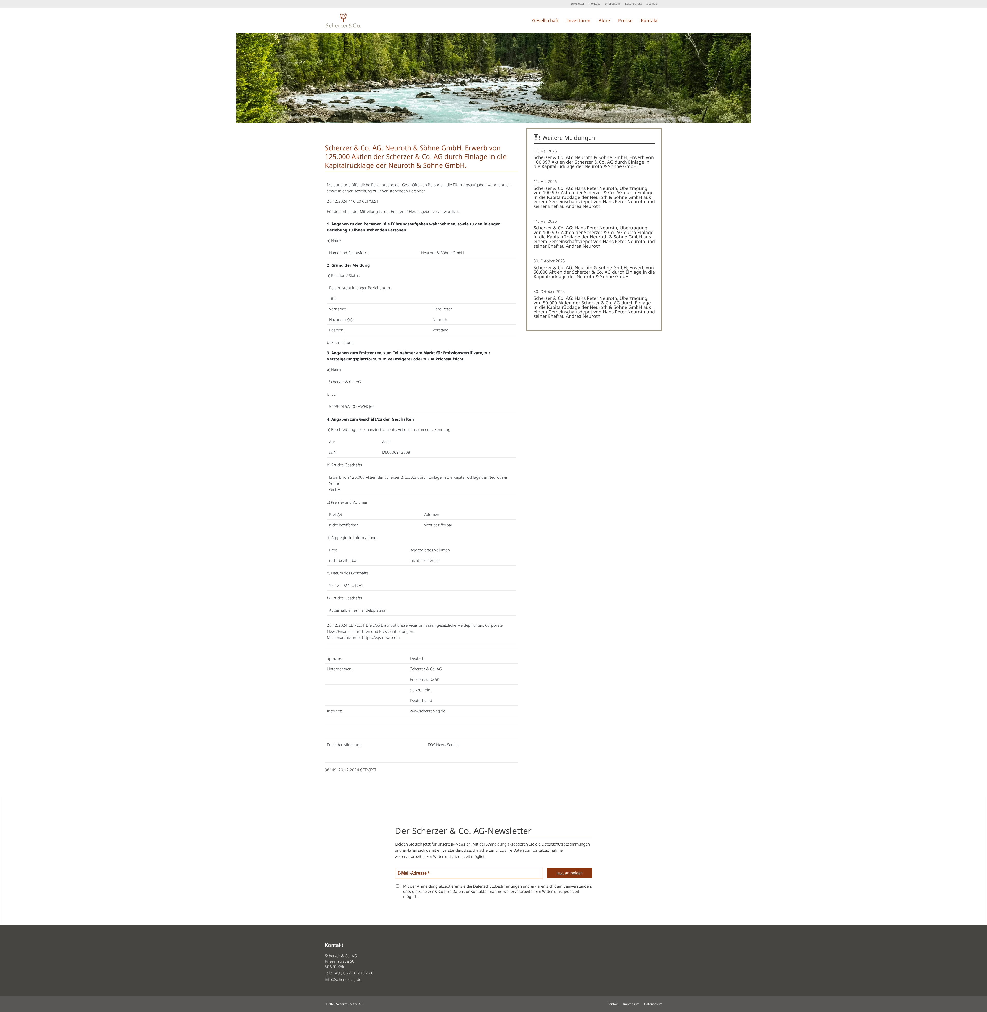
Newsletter (577, 3)
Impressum (612, 3)
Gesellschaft (545, 20)
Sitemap (651, 3)
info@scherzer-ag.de (343, 979)
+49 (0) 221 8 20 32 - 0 (353, 973)
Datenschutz (633, 3)
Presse (625, 20)
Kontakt (594, 3)
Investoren (578, 20)
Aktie (604, 20)
